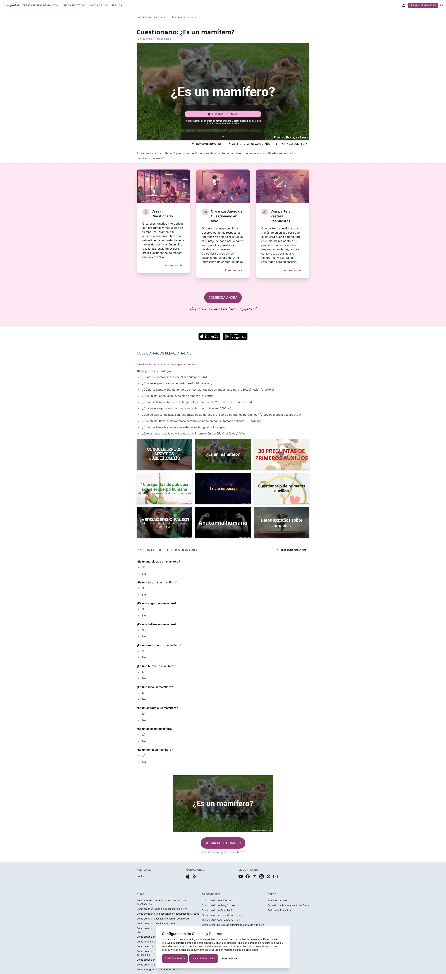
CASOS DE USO (211, 894)
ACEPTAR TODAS (175, 958)
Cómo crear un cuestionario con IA (156, 923)
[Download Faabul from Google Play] (195, 876)
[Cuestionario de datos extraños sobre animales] (281, 522)
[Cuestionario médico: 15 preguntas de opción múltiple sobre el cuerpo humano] (164, 454)
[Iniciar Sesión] (403, 5)
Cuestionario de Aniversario (217, 900)
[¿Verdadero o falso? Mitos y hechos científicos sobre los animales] (164, 522)
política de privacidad (245, 949)
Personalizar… (230, 958)
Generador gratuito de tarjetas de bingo (159, 969)
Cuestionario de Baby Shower (219, 905)
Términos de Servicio (279, 900)
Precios (117, 5)
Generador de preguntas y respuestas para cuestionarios (161, 902)
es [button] (441, 5)
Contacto (142, 876)
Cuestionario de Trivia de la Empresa (222, 915)
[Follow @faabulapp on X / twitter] (254, 876)
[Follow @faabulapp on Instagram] (261, 876)
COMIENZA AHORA (223, 297)
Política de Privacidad (280, 910)
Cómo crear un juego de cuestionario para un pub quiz (233, 924)
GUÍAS (140, 894)
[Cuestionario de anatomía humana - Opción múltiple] (223, 522)
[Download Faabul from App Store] (188, 876)
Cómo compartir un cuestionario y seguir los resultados (168, 913)
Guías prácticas (74, 5)
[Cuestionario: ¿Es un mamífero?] (223, 454)
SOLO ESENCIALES (203, 958)
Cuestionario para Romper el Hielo (221, 919)
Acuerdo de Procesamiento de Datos (288, 905)
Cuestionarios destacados (151, 17)
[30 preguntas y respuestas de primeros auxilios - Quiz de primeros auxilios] (281, 454)
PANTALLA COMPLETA (293, 143)
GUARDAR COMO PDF (208, 143)
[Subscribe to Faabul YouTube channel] (241, 876)
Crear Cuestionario (423, 5)
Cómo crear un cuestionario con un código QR (163, 918)
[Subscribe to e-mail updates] (275, 876)
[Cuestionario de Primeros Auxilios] (281, 488)
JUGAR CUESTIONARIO (223, 843)
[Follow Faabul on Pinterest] (268, 876)
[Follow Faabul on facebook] (247, 876)
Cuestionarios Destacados (41, 5)
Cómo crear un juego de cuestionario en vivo (162, 908)
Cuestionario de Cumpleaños (218, 910)
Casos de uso (98, 5)
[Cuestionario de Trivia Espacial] (223, 488)
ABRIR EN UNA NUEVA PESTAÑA (251, 143)
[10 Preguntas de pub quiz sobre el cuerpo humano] (164, 488)
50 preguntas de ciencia (184, 17)
